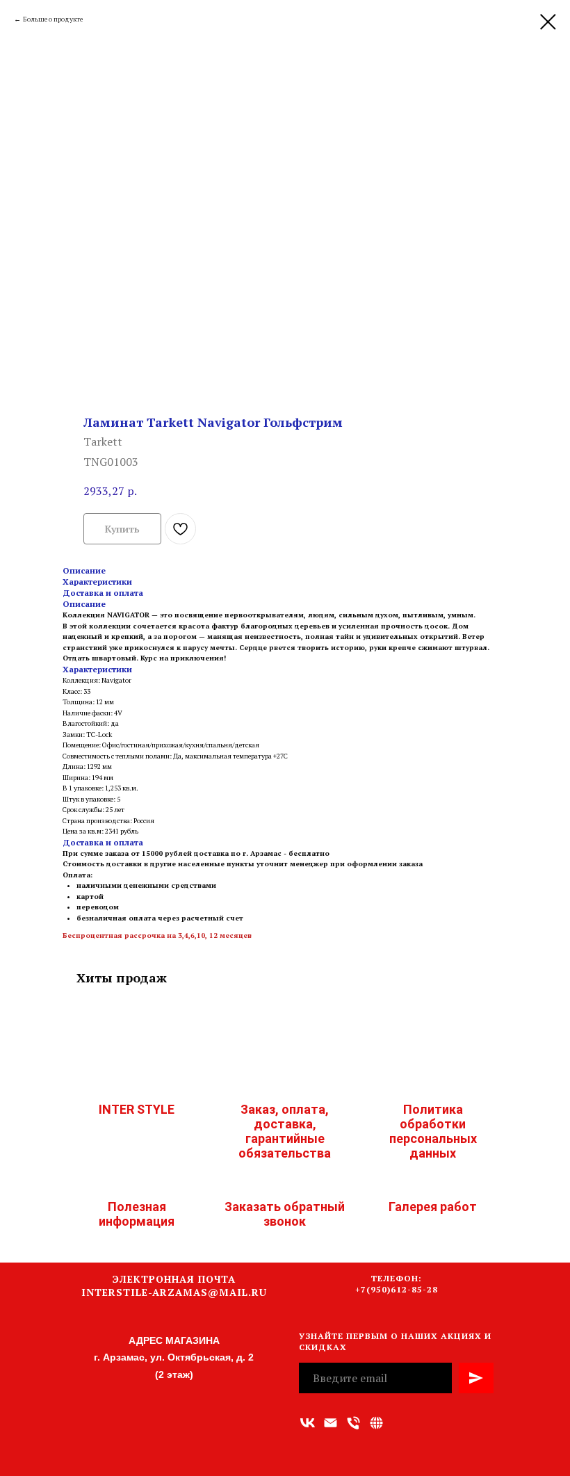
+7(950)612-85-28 (396, 1289)
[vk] (307, 1423)
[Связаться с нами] (376, 1423)
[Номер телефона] (353, 1423)
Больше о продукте (53, 19)
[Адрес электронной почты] (330, 1423)
